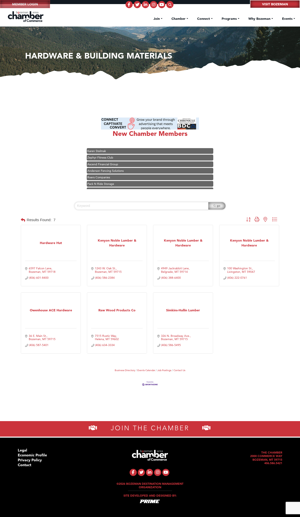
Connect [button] (204, 19)
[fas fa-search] (169, 4)
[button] (23, 220)
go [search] (218, 205)
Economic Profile (32, 455)
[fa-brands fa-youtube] (161, 4)
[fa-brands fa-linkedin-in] (145, 4)
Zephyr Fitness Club (100, 152)
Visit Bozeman (275, 4)
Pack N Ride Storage (100, 179)
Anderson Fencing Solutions (105, 165)
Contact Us (179, 370)
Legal (22, 450)
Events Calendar (146, 370)
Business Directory (125, 370)
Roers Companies (98, 172)
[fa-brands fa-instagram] (153, 4)
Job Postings (164, 370)
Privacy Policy (30, 460)
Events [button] (287, 19)
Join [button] (157, 19)
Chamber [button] (179, 19)
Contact (24, 465)
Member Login (25, 4)
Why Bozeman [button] (259, 19)
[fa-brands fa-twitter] (137, 4)
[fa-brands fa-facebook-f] (129, 4)
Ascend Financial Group (102, 159)
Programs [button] (230, 19)
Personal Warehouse (100, 185)
